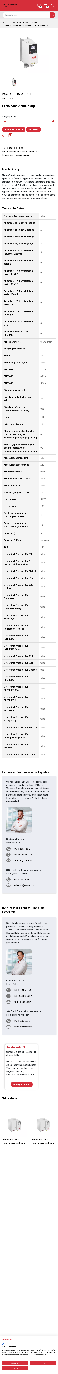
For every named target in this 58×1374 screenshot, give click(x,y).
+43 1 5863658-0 (22, 879)
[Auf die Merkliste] (3, 135)
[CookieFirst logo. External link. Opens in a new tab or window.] (3, 1344)
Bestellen (33, 129)
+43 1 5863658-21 (22, 849)
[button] (26, 1151)
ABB (11, 98)
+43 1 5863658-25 (22, 990)
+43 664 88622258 (23, 854)
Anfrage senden (21, 1084)
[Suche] (52, 15)
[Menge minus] (4, 121)
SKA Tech (12, 22)
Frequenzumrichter (41, 25)
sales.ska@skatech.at (24, 885)
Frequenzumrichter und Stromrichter (17, 25)
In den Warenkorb (14, 129)
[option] (29, 52)
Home (4, 22)
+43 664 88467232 (23, 996)
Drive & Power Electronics (28, 22)
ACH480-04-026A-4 (39, 1140)
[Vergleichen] (10, 135)
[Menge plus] (53, 121)
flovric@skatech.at (22, 1002)
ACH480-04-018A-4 (10, 1140)
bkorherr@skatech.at (23, 860)
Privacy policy (7, 1339)
